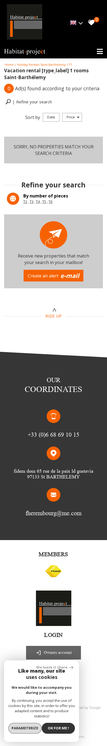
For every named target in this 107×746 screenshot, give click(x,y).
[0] (90, 22)
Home (9, 64)
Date (51, 117)
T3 (31, 201)
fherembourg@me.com (53, 513)
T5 (44, 201)
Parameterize (25, 728)
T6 (50, 201)
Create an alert (54, 275)
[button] (28, 101)
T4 (38, 201)
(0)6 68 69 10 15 (59, 434)
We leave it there (51, 667)
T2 (25, 201)
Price (71, 117)
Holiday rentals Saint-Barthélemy (41, 64)
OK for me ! (58, 728)
